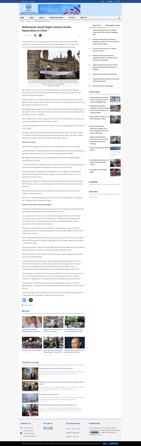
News (28, 21)
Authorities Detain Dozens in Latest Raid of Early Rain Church (58, 405)
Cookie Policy (113, 443)
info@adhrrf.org (29, 433)
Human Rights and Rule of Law (41, 21)
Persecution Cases (113, 25)
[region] (59, 9)
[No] (139, 443)
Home (21, 21)
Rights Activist (28, 305)
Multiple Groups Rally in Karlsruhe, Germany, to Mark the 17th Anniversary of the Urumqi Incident (106, 41)
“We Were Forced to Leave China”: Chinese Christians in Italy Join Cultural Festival (61, 383)
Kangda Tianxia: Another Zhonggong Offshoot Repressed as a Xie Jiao (32, 330)
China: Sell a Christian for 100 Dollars (105, 74)
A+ (79, 35)
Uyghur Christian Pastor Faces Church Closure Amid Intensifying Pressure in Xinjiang (53, 330)
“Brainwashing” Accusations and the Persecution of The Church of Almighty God (105, 32)
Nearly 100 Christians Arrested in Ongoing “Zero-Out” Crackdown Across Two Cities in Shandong (105, 58)
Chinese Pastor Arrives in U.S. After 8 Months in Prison (56, 368)
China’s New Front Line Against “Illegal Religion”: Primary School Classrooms (53, 351)
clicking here (94, 432)
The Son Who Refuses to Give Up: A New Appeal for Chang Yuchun (74, 330)
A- (83, 35)
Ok (105, 443)
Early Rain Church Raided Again (31, 350)
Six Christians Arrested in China (49, 394)
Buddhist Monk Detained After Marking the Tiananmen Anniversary (74, 351)
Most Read (97, 25)
